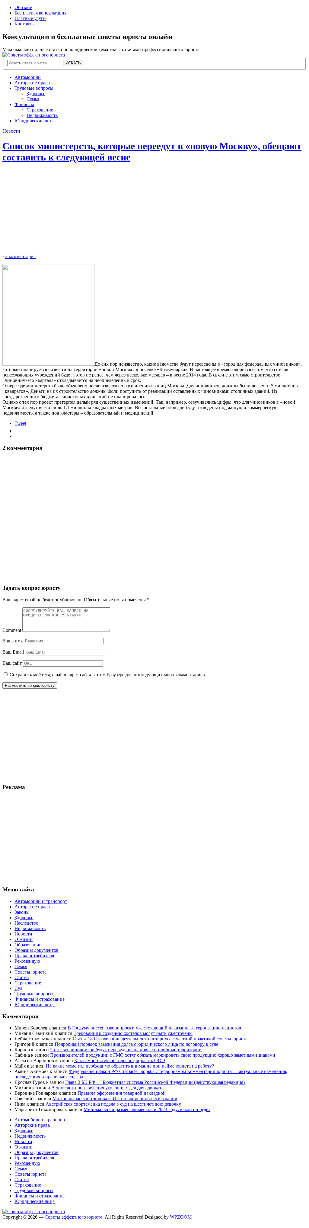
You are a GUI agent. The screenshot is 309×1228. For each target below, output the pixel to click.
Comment (11, 630)
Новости (11, 131)
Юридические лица (34, 120)
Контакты (24, 23)
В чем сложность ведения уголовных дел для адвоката (107, 1087)
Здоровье (36, 93)
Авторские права (32, 82)
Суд (18, 988)
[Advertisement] (154, 211)
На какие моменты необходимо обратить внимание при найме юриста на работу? (130, 1065)
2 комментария (20, 256)
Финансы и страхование (39, 999)
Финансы (24, 104)
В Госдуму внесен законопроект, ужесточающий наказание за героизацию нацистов (154, 1027)
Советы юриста (30, 971)
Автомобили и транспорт (40, 901)
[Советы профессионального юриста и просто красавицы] (33, 54)
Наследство (26, 923)
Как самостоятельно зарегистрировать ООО (119, 1060)
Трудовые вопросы (33, 88)
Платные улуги (30, 18)
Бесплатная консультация (40, 12)
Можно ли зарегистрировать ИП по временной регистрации (115, 1098)
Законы (22, 912)
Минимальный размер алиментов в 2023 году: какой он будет (147, 1109)
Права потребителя (34, 955)
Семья (33, 99)
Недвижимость (42, 115)
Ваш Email (13, 651)
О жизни (23, 939)
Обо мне (23, 7)
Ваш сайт (12, 663)
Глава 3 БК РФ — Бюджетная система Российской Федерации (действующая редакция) (155, 1082)
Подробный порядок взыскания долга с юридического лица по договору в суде (136, 1044)
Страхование (40, 109)
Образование (27, 944)
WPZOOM (181, 1217)
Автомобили (27, 77)
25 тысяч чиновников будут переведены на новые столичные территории (126, 1049)
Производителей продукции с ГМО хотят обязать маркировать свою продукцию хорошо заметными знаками (162, 1055)
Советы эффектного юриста (73, 1217)
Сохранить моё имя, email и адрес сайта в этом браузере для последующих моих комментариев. (108, 674)
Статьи (21, 977)
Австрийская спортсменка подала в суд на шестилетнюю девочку (113, 1104)
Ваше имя (12, 640)
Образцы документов (36, 950)
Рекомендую (27, 961)
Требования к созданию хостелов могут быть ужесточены (133, 1033)
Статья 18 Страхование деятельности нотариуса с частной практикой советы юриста (160, 1038)
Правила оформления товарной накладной (122, 1093)
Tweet (20, 423)
